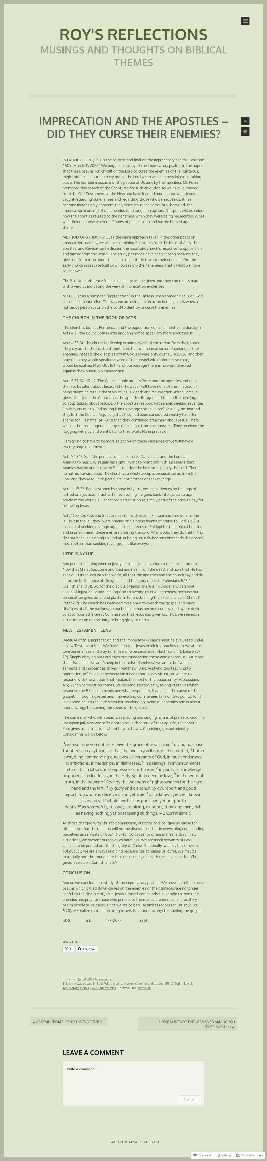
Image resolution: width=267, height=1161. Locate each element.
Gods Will (103, 983)
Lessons (116, 983)
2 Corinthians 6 (182, 983)
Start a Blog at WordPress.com (133, 1142)
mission (128, 983)
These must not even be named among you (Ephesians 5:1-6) (197, 1024)
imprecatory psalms (76, 988)
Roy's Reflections (133, 34)
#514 (167, 983)
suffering (141, 983)
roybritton (105, 979)
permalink (144, 988)
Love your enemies (103, 988)
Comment (189, 1099)
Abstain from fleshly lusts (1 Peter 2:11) (68, 1022)
